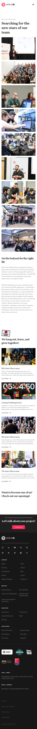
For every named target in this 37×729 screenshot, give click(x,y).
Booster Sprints (6, 590)
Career (4, 575)
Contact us (18, 527)
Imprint (4, 701)
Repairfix (23, 638)
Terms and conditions (8, 706)
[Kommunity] (9, 553)
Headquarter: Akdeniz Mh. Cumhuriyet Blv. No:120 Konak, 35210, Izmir (17, 677)
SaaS (20, 616)
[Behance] (27, 553)
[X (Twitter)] (15, 553)
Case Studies (6, 571)
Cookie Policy (5, 717)
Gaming (4, 619)
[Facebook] (21, 553)
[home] (8, 4)
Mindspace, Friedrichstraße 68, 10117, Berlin (15, 689)
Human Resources (7, 616)
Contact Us (23, 579)
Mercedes (23, 634)
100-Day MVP (23, 590)
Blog (21, 571)
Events (22, 575)
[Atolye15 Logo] (8, 538)
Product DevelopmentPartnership (8, 600)
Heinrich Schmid (7, 630)
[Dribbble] (21, 547)
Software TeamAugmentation (24, 594)
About (3, 564)
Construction (23, 612)
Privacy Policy (6, 712)
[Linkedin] (9, 547)
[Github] (27, 547)
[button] (33, 4)
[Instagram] (3, 547)
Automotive (5, 612)
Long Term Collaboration (9, 593)
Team (22, 564)
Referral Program (7, 579)
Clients (22, 567)
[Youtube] (15, 547)
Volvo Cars (5, 638)
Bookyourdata (24, 630)
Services (4, 567)
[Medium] (3, 553)
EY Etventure (6, 634)
